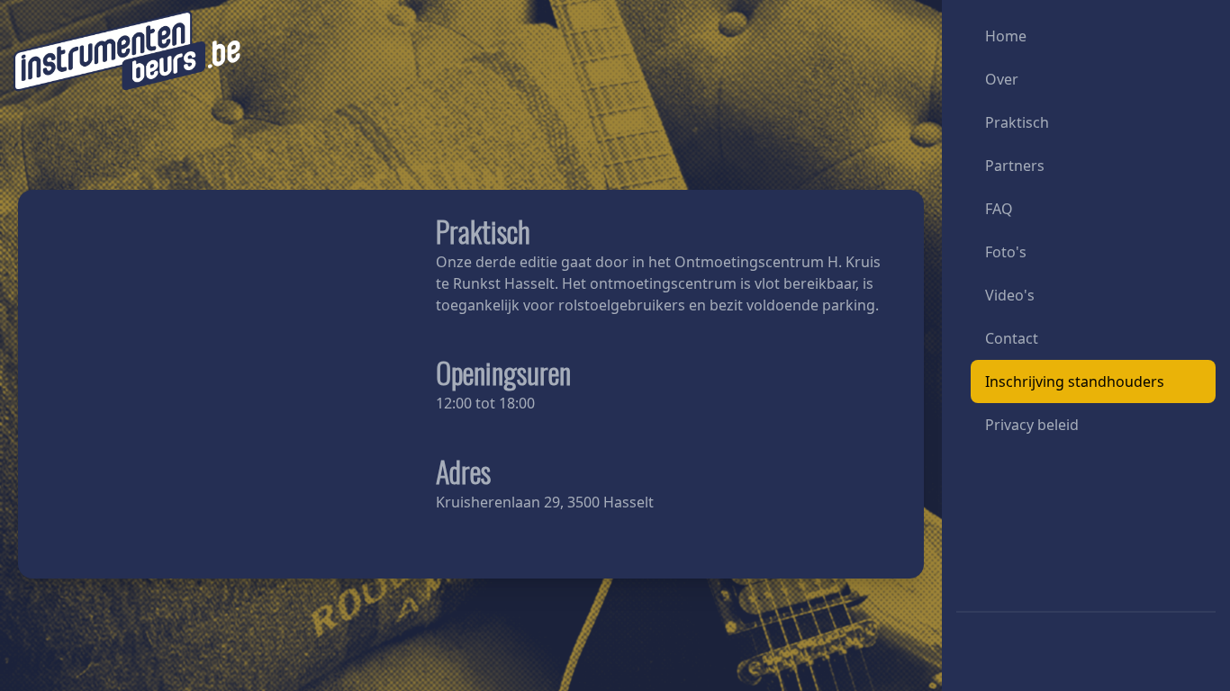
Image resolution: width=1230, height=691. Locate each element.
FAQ (999, 209)
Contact (1011, 338)
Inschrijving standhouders (1074, 381)
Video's (1010, 295)
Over (1001, 79)
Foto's (1006, 252)
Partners (1015, 165)
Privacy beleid (1032, 425)
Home (1006, 36)
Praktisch (1017, 122)
